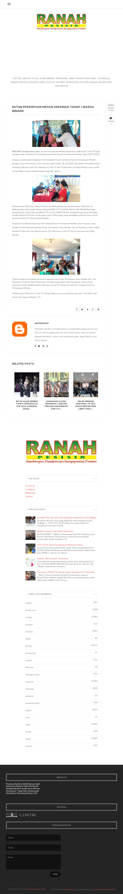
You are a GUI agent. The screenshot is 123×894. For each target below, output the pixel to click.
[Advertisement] (61, 54)
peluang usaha (33, 703)
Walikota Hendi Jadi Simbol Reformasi (55, 531)
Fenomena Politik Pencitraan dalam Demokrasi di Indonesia (65, 572)
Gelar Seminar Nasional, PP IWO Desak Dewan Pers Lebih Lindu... (85, 405)
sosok (28, 731)
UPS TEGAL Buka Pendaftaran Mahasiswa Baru (60, 544)
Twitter (29, 496)
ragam (28, 710)
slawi (28, 724)
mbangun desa (33, 674)
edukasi (29, 631)
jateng (29, 646)
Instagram (31, 489)
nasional (29, 681)
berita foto (31, 610)
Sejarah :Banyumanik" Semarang (52, 558)
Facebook (30, 485)
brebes (29, 617)
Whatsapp (31, 493)
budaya (29, 624)
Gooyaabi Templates (104, 889)
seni (28, 717)
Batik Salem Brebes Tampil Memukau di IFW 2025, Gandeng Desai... (27, 405)
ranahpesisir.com (35, 889)
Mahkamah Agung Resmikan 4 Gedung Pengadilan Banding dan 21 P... (56, 405)
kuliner (29, 660)
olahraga (30, 689)
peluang (29, 696)
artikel (29, 603)
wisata (29, 746)
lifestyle (29, 667)
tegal (28, 739)
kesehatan (31, 653)
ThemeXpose (69, 889)
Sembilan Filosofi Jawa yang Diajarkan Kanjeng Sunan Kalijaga (66, 517)
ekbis (28, 638)
